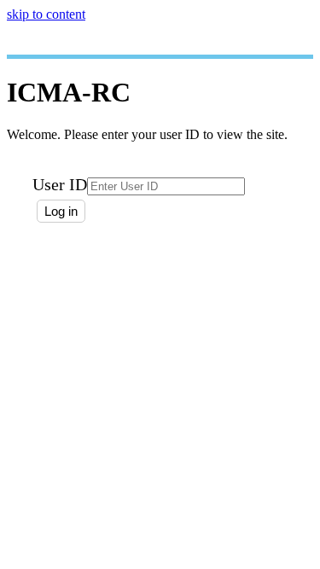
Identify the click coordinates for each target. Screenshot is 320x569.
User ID (59, 184)
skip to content (46, 14)
